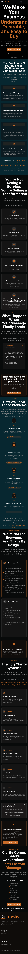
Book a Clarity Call (6, 944)
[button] (21, 2)
